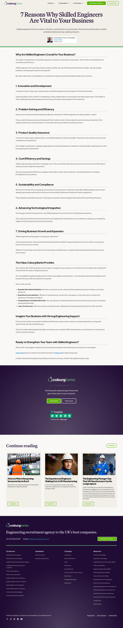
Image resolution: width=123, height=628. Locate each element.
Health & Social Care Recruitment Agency (17, 562)
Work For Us (67, 565)
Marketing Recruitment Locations (15, 588)
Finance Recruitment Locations (15, 595)
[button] (51, 3)
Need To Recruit (68, 569)
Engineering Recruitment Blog (102, 569)
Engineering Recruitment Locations (16, 581)
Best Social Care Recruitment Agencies (104, 597)
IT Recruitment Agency (12, 571)
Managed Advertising (70, 579)
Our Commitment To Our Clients (73, 572)
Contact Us (67, 555)
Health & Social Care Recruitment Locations (15, 566)
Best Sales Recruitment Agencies (102, 579)
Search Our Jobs (39, 555)
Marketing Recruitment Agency (15, 585)
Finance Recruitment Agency (14, 592)
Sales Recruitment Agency (13, 555)
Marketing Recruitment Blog (101, 572)
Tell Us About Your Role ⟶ (96, 3)
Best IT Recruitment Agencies (101, 583)
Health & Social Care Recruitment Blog (104, 562)
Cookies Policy (112, 615)
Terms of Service (101, 615)
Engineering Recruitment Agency (15, 578)
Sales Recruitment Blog (100, 558)
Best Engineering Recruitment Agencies (104, 586)
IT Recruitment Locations (13, 574)
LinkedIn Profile (58, 39)
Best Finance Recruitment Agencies (103, 593)
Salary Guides (97, 604)
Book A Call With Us (69, 558)
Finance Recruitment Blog (100, 576)
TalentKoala (67, 583)
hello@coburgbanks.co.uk (38, 539)
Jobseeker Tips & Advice (42, 558)
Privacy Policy (91, 615)
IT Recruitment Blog (99, 565)
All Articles (112, 445)
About (66, 562)
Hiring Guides (97, 600)
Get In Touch (113, 3)
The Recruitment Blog (99, 555)
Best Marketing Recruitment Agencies (104, 590)
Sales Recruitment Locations (14, 558)
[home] (13, 3)
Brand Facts (67, 576)
